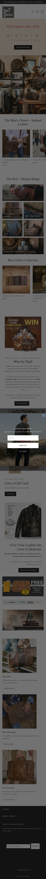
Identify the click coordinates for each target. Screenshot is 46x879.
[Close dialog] (43, 415)
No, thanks (23, 451)
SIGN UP (23, 445)
